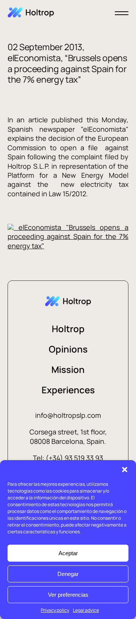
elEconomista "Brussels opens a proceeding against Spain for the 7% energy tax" (68, 236)
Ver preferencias (68, 594)
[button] (124, 469)
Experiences (68, 389)
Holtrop (68, 328)
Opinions (68, 349)
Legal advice (86, 610)
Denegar (68, 574)
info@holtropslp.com (68, 415)
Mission (68, 369)
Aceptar (68, 553)
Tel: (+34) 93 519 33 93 (68, 457)
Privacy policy (55, 610)
